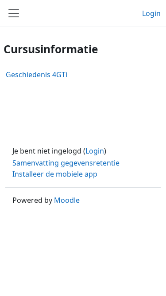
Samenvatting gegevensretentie (66, 163)
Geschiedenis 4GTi (36, 74)
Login (151, 13)
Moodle (67, 200)
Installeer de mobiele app (54, 174)
